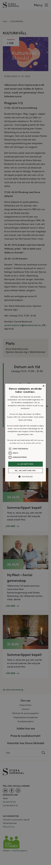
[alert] (25, 432)
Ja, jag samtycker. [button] (25, 464)
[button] (25, 432)
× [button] (43, 386)
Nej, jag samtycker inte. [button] (25, 470)
